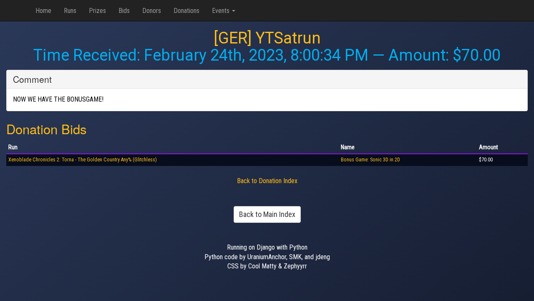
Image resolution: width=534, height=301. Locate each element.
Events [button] (221, 11)
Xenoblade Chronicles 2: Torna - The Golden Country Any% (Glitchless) (82, 160)
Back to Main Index (267, 214)
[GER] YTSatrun (267, 38)
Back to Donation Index (267, 181)
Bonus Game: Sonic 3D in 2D (370, 160)
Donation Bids (46, 128)
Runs (70, 11)
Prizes (97, 11)
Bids (124, 11)
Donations (186, 11)
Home (43, 11)
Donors (151, 11)
